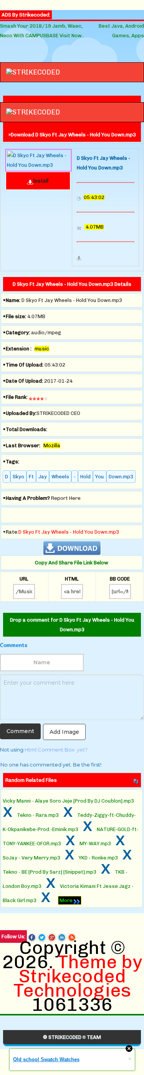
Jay (42, 476)
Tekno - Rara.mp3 (38, 815)
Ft (31, 476)
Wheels (60, 476)
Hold (85, 476)
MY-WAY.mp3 (95, 843)
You (99, 476)
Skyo (18, 476)
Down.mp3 (121, 476)
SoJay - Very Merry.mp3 (31, 858)
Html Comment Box (49, 750)
